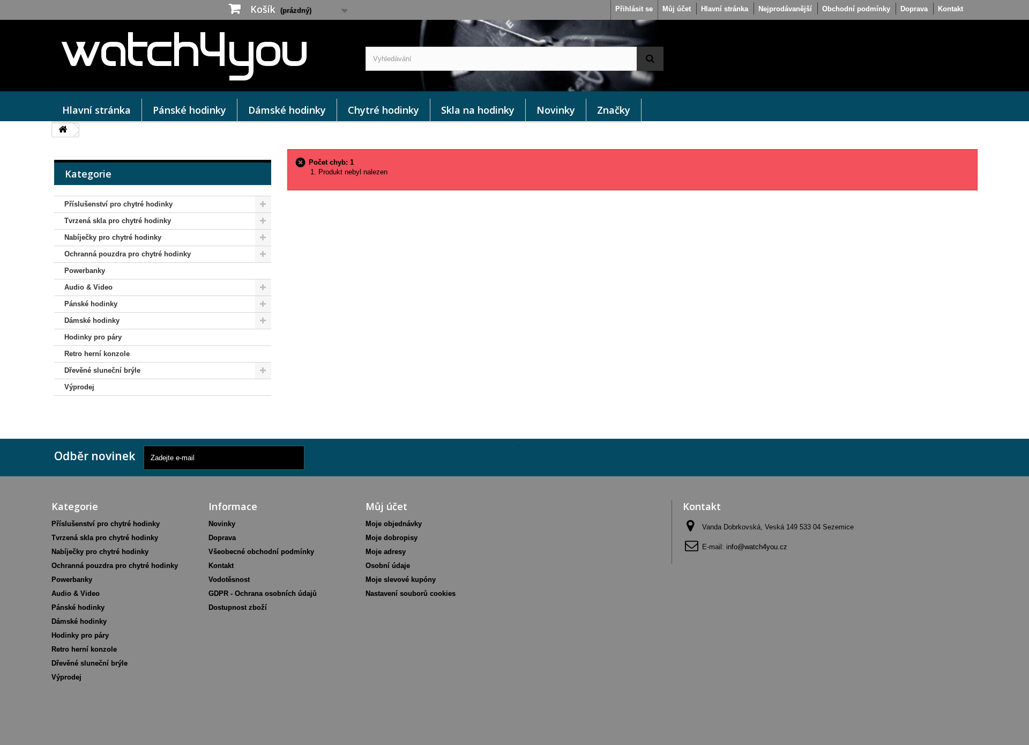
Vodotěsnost (229, 580)
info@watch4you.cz (756, 547)
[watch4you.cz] (200, 56)
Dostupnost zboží (237, 607)
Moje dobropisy (391, 538)
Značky (613, 110)
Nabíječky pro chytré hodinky (112, 237)
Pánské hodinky (189, 110)
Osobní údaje (388, 566)
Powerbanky (84, 271)
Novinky (555, 110)
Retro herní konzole (97, 354)
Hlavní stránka (724, 9)
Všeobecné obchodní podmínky (261, 552)
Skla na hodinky (477, 110)
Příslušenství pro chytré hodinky (118, 204)
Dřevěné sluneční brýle (102, 370)
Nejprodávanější (785, 9)
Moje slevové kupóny (401, 580)
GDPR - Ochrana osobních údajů (262, 593)
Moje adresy (386, 552)
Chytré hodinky (383, 110)
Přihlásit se (634, 9)
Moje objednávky (394, 524)
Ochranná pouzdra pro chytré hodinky (127, 254)
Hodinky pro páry (93, 337)
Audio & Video (88, 287)
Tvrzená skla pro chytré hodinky (117, 221)
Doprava (914, 9)
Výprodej (79, 387)
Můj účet (676, 9)
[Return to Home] (63, 130)
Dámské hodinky (287, 110)
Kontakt (950, 9)
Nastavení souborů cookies (411, 593)
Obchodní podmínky (856, 9)
